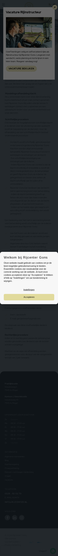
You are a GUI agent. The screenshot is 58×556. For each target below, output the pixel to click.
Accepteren (29, 297)
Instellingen (29, 290)
